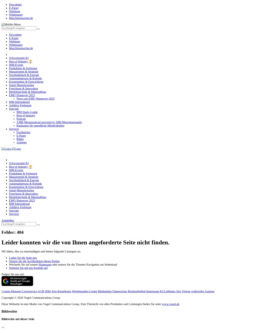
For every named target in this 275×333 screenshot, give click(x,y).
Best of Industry (25, 115)
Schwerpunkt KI (19, 58)
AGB (41, 291)
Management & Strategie (23, 71)
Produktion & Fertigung (23, 68)
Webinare (14, 41)
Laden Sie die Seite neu (23, 257)
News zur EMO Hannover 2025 (35, 98)
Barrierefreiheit (137, 291)
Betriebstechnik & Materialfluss (27, 91)
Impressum (153, 291)
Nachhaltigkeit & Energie (24, 75)
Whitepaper (16, 44)
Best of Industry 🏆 (20, 61)
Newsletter (15, 34)
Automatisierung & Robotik (25, 78)
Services (14, 129)
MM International (19, 102)
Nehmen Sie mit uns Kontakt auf (28, 268)
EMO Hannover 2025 (22, 95)
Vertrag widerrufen (193, 291)
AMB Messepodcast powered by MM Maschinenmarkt (49, 122)
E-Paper (14, 38)
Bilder (20, 139)
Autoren (209, 291)
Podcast (21, 118)
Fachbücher (23, 132)
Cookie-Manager (11, 291)
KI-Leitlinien (168, 291)
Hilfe (48, 291)
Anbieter (21, 142)
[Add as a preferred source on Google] (17, 285)
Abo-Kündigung (61, 291)
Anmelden (7, 220)
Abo (179, 291)
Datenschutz (120, 291)
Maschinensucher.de (21, 48)
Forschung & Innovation (23, 88)
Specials (14, 108)
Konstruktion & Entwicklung (26, 81)
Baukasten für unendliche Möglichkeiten (40, 125)
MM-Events (16, 64)
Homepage (45, 264)
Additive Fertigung (20, 105)
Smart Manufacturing (21, 85)
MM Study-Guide (27, 112)
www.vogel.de (170, 304)
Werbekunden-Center (85, 291)
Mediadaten (105, 291)
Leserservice (30, 291)
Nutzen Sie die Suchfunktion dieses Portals (34, 261)
